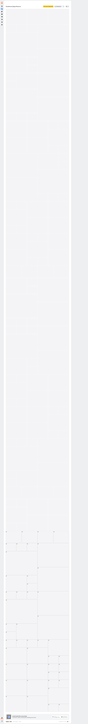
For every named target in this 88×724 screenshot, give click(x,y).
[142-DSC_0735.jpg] (11, 643)
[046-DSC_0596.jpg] (58, 226)
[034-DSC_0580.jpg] (64, 165)
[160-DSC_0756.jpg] (64, 684)
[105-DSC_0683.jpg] (26, 479)
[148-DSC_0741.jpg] (37, 656)
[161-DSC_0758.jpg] (58, 696)
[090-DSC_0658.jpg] (37, 414)
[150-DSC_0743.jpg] (64, 660)
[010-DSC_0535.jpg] (16, 65)
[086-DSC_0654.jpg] (58, 398)
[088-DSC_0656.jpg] (21, 402)
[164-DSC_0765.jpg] (53, 708)
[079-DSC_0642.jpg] (32, 370)
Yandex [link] (61, 721)
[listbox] (67, 6)
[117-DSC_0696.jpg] (58, 523)
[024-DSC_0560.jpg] (53, 125)
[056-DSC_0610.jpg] (32, 262)
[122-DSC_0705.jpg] (45, 537)
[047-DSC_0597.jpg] (11, 230)
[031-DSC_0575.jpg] (21, 165)
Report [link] (20, 721)
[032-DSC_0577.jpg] (48, 161)
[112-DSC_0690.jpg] (21, 503)
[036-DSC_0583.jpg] (21, 189)
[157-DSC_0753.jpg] (16, 688)
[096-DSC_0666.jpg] (53, 435)
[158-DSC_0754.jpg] (37, 688)
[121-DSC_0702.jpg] (29, 537)
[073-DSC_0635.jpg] (32, 330)
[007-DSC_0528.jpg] (53, 37)
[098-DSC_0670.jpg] (11, 443)
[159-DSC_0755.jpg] (53, 684)
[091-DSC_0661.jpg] (53, 410)
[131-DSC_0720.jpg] (32, 579)
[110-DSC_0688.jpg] (61, 493)
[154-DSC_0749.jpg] (64, 668)
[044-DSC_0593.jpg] (16, 218)
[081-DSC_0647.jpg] (21, 378)
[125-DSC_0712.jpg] (21, 547)
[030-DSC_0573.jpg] (64, 149)
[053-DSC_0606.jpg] (37, 250)
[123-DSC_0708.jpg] (61, 537)
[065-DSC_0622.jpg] (32, 290)
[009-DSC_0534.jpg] (53, 61)
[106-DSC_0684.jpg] (11, 483)
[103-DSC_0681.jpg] (53, 475)
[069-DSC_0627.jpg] (21, 322)
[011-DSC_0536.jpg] (32, 61)
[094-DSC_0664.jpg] (16, 431)
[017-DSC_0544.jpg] (21, 101)
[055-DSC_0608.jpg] (58, 258)
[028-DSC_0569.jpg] (37, 145)
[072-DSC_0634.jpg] (21, 330)
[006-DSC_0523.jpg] (32, 29)
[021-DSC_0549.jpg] (32, 117)
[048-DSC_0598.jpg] (21, 230)
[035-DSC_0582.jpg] (53, 181)
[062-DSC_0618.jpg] (16, 286)
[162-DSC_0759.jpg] (16, 704)
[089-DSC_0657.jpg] (16, 414)
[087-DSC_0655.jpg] (11, 402)
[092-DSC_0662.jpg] (64, 410)
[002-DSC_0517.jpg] (37, 17)
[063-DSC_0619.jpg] (32, 282)
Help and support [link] (15, 721)
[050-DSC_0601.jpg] (32, 238)
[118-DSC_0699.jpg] (11, 527)
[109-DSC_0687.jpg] (45, 493)
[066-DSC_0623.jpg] (21, 306)
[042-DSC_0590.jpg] (37, 210)
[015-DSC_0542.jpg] (53, 85)
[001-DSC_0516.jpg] (16, 17)
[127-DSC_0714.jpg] (53, 555)
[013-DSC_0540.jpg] (11, 77)
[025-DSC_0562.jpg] (64, 125)
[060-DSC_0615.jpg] (45, 272)
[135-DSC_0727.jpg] (32, 595)
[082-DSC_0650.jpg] (37, 382)
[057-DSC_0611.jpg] (43, 262)
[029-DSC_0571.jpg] (53, 149)
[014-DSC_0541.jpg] (26, 81)
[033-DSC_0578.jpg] (64, 157)
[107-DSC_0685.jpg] (14, 493)
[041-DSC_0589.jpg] (21, 205)
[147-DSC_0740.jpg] (16, 656)
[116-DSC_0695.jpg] (37, 523)
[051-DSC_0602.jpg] (43, 238)
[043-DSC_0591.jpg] (58, 210)
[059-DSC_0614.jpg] (29, 272)
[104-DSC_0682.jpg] (11, 475)
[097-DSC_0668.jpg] (64, 435)
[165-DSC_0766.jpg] (64, 708)
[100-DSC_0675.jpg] (32, 443)
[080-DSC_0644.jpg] (11, 378)
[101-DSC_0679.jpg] (53, 451)
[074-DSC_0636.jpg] (53, 338)
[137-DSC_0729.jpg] (21, 611)
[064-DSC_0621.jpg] (53, 290)
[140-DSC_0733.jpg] (26, 631)
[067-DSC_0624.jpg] (53, 314)
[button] (2, 25)
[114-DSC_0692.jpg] (58, 507)
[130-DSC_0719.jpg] (16, 583)
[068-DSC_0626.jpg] (11, 322)
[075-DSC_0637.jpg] (21, 346)
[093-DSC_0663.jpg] (58, 422)
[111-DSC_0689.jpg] (11, 503)
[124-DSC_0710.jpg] (11, 547)
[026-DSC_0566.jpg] (58, 137)
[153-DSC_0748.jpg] (53, 668)
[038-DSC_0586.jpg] (53, 197)
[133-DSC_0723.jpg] (11, 595)
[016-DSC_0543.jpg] (11, 85)
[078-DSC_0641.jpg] (32, 362)
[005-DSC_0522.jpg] (21, 29)
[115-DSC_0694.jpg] (16, 515)
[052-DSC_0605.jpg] (58, 242)
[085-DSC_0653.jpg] (37, 398)
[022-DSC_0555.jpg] (16, 129)
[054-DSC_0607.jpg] (16, 258)
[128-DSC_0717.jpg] (21, 563)
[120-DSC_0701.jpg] (14, 537)
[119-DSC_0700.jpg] (21, 527)
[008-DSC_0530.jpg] (21, 45)
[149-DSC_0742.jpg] (53, 660)
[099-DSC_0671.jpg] (21, 443)
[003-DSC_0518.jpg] (58, 17)
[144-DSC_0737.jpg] (32, 643)
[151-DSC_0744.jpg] (16, 672)
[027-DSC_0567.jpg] (16, 145)
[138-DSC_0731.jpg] (53, 627)
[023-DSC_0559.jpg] (37, 129)
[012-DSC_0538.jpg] (32, 69)
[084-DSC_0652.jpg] (16, 390)
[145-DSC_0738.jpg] (43, 643)
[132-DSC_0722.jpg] (32, 587)
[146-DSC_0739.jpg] (58, 648)
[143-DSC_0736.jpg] (21, 643)
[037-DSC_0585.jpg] (43, 197)
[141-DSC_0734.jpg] (11, 635)
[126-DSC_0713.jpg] (32, 547)
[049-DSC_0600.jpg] (16, 242)
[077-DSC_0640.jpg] (16, 366)
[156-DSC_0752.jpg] (64, 676)
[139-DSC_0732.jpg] (11, 627)
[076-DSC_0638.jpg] (53, 362)
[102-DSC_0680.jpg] (21, 459)
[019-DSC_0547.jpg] (11, 117)
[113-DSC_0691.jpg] (37, 507)
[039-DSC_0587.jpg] (64, 197)
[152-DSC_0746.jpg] (37, 672)
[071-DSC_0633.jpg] (11, 330)
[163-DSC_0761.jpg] (37, 704)
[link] (2, 3)
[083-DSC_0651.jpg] (58, 382)
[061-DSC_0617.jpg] (61, 272)
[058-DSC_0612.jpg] (14, 272)
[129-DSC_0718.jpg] (53, 579)
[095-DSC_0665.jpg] (37, 431)
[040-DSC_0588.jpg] (11, 205)
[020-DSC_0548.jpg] (21, 117)
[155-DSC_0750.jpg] (53, 676)
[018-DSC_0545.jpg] (53, 109)
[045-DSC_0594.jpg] (37, 226)
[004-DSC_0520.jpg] (11, 29)
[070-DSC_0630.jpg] (32, 322)
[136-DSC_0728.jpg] (53, 603)
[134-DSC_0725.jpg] (21, 595)
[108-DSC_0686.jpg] (29, 493)
